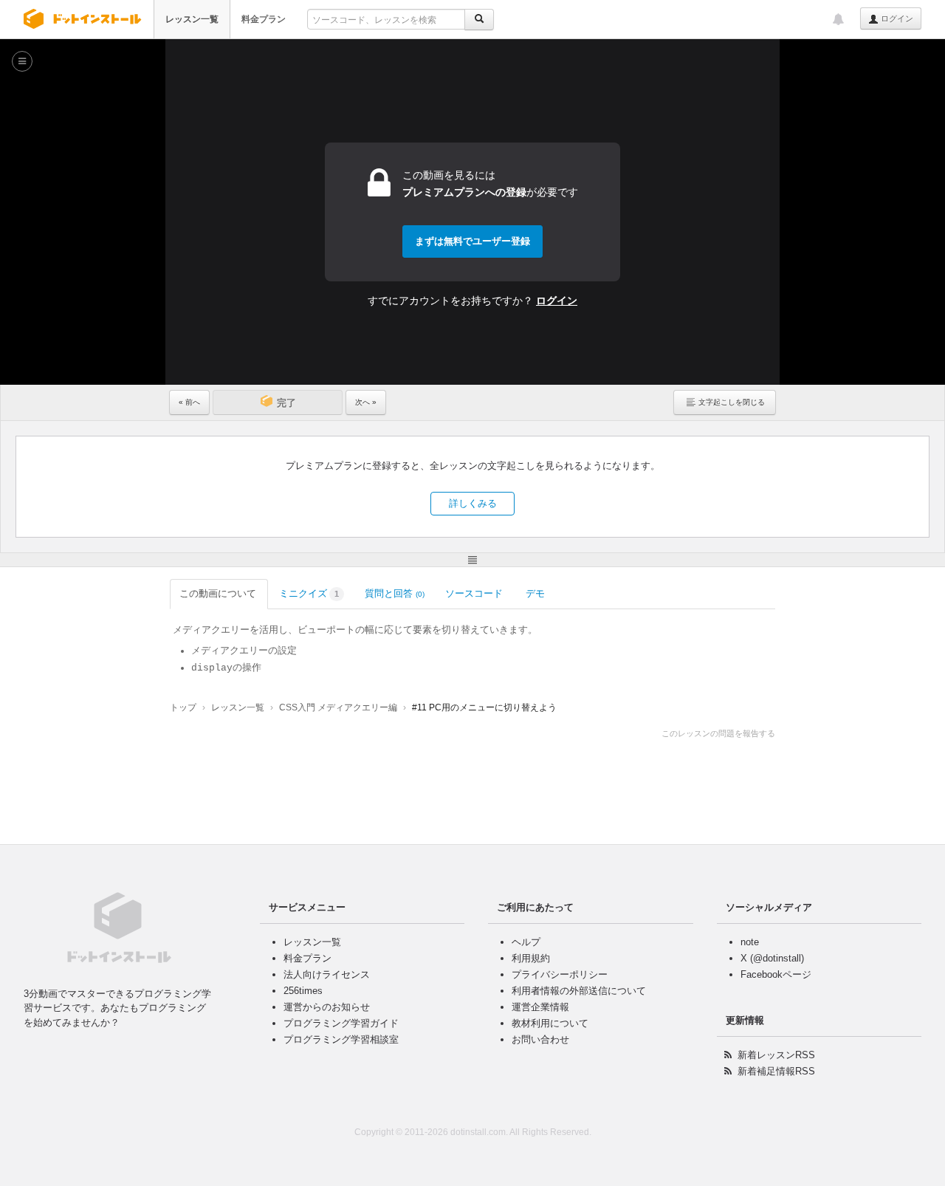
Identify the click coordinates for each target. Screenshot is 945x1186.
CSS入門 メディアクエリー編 (338, 707)
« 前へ (189, 402)
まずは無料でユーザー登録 (472, 241)
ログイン (896, 18)
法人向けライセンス (327, 974)
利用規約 (531, 958)
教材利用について (550, 1023)
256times (303, 990)
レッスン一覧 (192, 19)
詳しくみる (473, 503)
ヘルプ (526, 941)
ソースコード (474, 593)
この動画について (217, 593)
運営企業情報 (540, 1006)
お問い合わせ (540, 1039)
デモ (535, 593)
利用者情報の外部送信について (579, 990)
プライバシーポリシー (560, 974)
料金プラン (263, 19)
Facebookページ (775, 974)
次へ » (366, 402)
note (749, 941)
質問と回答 (395, 593)
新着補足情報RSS (776, 1071)
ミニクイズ (309, 593)
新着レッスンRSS (776, 1054)
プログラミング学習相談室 (341, 1039)
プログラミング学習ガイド (341, 1023)
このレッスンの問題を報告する (718, 733)
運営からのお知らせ (327, 1006)
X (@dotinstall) (772, 958)
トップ (183, 707)
